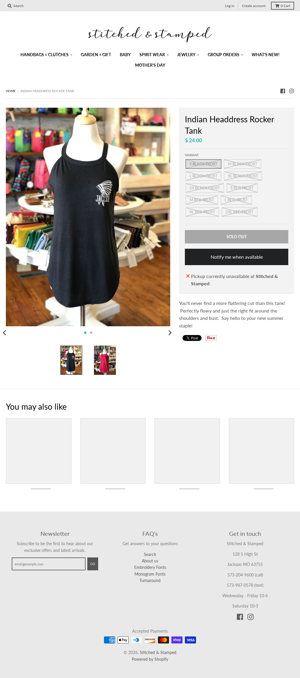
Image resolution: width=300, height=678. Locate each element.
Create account (253, 6)
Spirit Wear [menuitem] (152, 54)
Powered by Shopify (150, 659)
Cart (285, 6)
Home (11, 91)
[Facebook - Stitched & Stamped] (282, 90)
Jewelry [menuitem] (186, 54)
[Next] (169, 332)
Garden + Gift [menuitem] (96, 54)
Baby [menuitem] (125, 54)
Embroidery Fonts (150, 567)
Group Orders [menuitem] (223, 54)
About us (150, 560)
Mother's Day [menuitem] (150, 65)
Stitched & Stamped (158, 652)
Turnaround (150, 580)
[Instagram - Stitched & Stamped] (291, 90)
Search (150, 554)
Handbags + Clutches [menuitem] (45, 54)
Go (92, 564)
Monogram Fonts (150, 573)
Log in (229, 6)
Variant (192, 155)
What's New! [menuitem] (265, 54)
